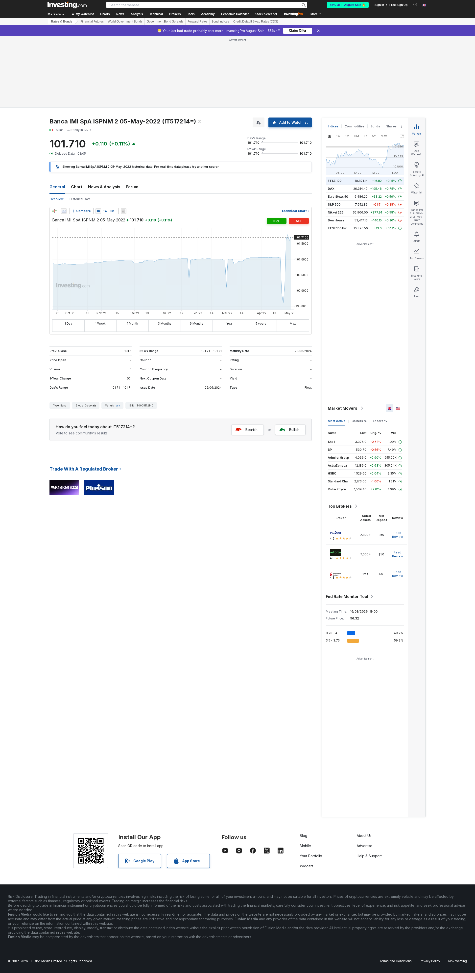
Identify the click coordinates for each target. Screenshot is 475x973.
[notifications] (415, 4)
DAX (331, 188)
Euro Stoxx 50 (338, 196)
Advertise (364, 846)
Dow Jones (336, 220)
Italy (117, 405)
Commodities (354, 126)
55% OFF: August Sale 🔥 (348, 5)
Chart (76, 186)
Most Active (336, 421)
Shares (391, 126)
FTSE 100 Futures (340, 228)
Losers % (380, 421)
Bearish (251, 429)
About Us (364, 835)
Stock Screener (266, 14)
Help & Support (369, 856)
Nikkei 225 (335, 212)
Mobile (305, 846)
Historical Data (80, 199)
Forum (132, 186)
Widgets (306, 866)
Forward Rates (197, 21)
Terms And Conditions (395, 961)
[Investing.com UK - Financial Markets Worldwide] (67, 4)
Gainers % (359, 421)
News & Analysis (104, 186)
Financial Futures (92, 21)
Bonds (375, 126)
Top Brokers (340, 506)
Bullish (294, 429)
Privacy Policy (430, 961)
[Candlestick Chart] (54, 211)
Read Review (397, 535)
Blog (303, 835)
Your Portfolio (311, 856)
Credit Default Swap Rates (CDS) (255, 21)
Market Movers (342, 408)
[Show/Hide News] (123, 211)
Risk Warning (457, 961)
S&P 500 (334, 204)
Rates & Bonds (61, 21)
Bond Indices (220, 21)
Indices (333, 126)
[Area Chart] (64, 211)
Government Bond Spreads (165, 21)
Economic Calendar (235, 14)
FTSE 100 (334, 181)
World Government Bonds (125, 21)
